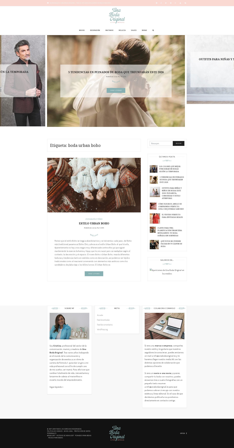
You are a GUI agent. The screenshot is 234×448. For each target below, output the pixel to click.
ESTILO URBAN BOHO (94, 223)
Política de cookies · (55, 431)
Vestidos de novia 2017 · (66, 435)
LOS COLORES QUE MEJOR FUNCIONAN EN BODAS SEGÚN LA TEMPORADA (169, 168)
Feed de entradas (103, 320)
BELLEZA (122, 30)
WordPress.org (102, 329)
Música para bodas (55, 438)
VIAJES (134, 30)
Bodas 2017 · (52, 435)
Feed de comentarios (104, 324)
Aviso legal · (69, 431)
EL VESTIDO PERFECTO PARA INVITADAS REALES (172, 216)
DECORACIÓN (95, 30)
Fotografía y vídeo (94, 219)
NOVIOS (82, 30)
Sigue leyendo (116, 90)
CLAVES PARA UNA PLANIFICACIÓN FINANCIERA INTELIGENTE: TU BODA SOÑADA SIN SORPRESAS (170, 232)
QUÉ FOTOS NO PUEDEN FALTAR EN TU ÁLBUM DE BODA (171, 243)
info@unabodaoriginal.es (165, 356)
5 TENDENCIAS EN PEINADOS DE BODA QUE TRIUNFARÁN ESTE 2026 (116, 72)
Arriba (182, 433)
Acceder (100, 315)
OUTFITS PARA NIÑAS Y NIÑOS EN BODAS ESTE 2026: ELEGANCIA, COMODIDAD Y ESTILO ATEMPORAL (172, 193)
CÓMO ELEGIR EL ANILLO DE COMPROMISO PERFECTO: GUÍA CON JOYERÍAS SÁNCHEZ (171, 206)
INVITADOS (109, 30)
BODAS (144, 30)
